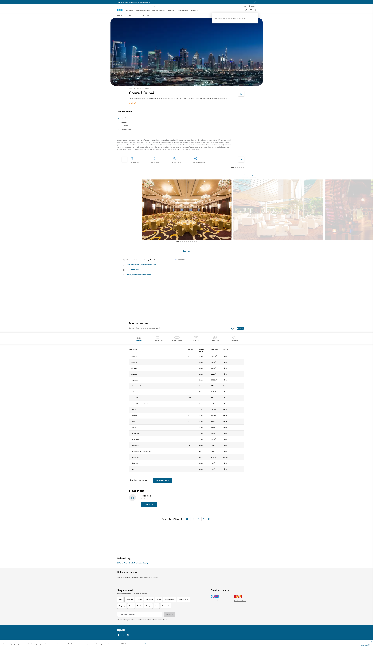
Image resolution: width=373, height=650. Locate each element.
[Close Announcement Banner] (255, 2)
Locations (125, 125)
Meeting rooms (127, 129)
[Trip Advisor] (128, 635)
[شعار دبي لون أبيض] (133, 630)
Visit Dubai (120, 6)
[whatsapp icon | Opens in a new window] (193, 519)
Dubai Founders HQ (149, 6)
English (253, 6)
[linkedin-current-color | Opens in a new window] (187, 519)
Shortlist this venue (162, 480)
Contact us (194, 10)
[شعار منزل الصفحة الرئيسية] (120, 10)
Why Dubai (129, 10)
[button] (365, 645)
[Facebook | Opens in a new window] (118, 635)
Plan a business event (142, 10)
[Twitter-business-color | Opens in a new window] (203, 519)
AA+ (245, 6)
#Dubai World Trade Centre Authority (132, 563)
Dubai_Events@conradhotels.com (139, 274)
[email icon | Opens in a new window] (209, 519)
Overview (186, 251)
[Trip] (254, 10)
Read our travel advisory (141, 2)
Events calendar (182, 10)
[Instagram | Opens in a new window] (123, 635)
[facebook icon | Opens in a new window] (198, 519)
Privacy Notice (162, 619)
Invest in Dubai (129, 6)
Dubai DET (139, 6)
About (124, 118)
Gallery (124, 121)
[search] (246, 10)
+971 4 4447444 (133, 269)
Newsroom (171, 10)
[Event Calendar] (251, 10)
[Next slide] (124, 159)
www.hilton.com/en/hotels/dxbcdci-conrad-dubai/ (142, 264)
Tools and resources (158, 10)
